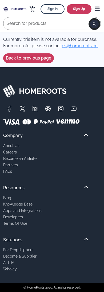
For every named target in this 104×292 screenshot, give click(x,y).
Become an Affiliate (20, 158)
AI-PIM (8, 262)
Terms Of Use (15, 223)
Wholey (10, 269)
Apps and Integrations (22, 210)
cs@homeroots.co (80, 45)
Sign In (52, 9)
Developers (13, 217)
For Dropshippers (18, 249)
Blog (7, 197)
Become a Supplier (20, 256)
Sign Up (79, 9)
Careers (10, 152)
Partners (10, 165)
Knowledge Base (18, 204)
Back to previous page (28, 58)
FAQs (7, 171)
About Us (11, 145)
